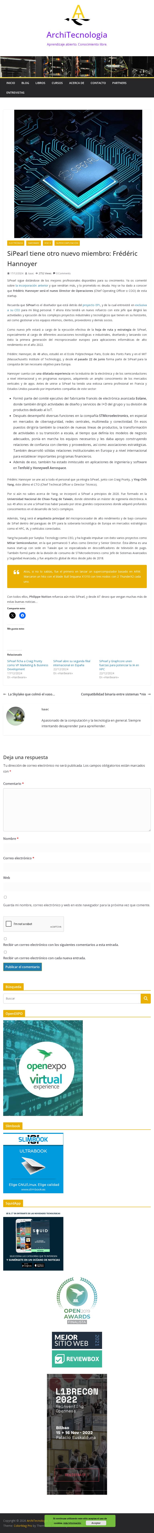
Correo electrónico (18, 858)
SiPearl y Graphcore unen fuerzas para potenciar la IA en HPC (119, 665)
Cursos (57, 83)
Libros (40, 83)
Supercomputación (67, 243)
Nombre (11, 838)
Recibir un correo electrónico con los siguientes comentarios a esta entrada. (61, 945)
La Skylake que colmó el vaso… (31, 694)
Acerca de (76, 83)
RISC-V (48, 243)
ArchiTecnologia (77, 34)
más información (72, 1523)
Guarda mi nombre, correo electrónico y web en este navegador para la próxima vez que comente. (76, 905)
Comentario (13, 783)
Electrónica (16, 243)
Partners (119, 83)
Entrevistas (15, 92)
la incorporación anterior (32, 285)
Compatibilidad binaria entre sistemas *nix (113, 694)
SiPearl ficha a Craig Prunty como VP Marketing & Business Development (27, 665)
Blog (25, 83)
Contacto (98, 83)
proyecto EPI (91, 305)
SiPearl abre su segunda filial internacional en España (71, 663)
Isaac (31, 273)
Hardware (33, 243)
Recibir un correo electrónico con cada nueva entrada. (44, 958)
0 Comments (63, 273)
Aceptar (96, 1523)
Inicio (10, 83)
